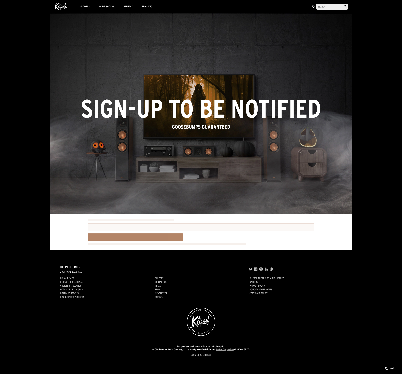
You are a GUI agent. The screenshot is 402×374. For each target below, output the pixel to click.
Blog (157, 289)
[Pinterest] (271, 269)
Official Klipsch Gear (71, 289)
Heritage (128, 6)
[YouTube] (266, 269)
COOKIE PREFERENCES (201, 354)
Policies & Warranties (261, 289)
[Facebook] (256, 269)
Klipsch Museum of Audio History (267, 278)
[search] (345, 6)
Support (159, 278)
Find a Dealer (67, 278)
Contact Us (160, 281)
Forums (159, 297)
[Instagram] (261, 269)
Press (158, 285)
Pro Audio (147, 6)
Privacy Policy (257, 285)
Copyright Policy (259, 293)
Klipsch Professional (71, 281)
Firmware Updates (69, 293)
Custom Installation (70, 285)
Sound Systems (106, 6)
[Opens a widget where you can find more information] (390, 368)
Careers (254, 281)
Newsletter (161, 293)
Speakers (85, 6)
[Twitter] (250, 269)
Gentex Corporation (225, 349)
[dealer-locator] (313, 7)
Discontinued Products (72, 297)
